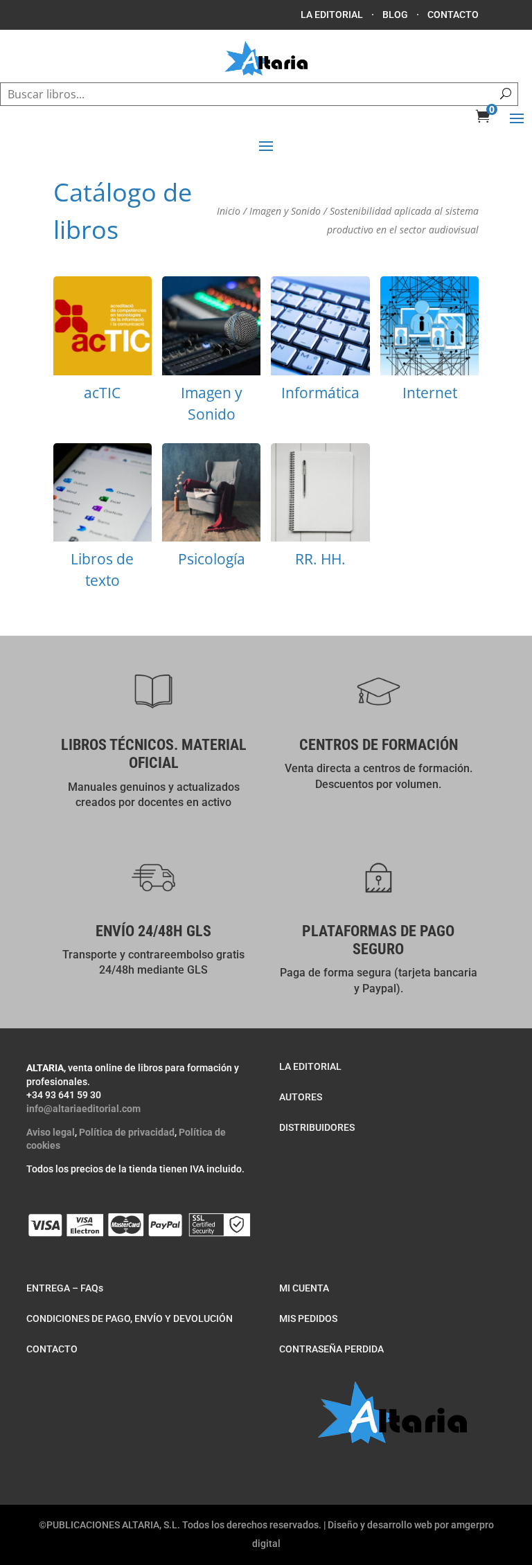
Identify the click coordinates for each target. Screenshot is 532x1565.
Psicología (211, 510)
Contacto (453, 14)
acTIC (102, 343)
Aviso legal (50, 1132)
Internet (429, 343)
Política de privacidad (127, 1132)
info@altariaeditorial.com (83, 1108)
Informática (320, 343)
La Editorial (332, 14)
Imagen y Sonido (285, 210)
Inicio (228, 210)
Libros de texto (102, 521)
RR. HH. (320, 510)
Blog (395, 14)
